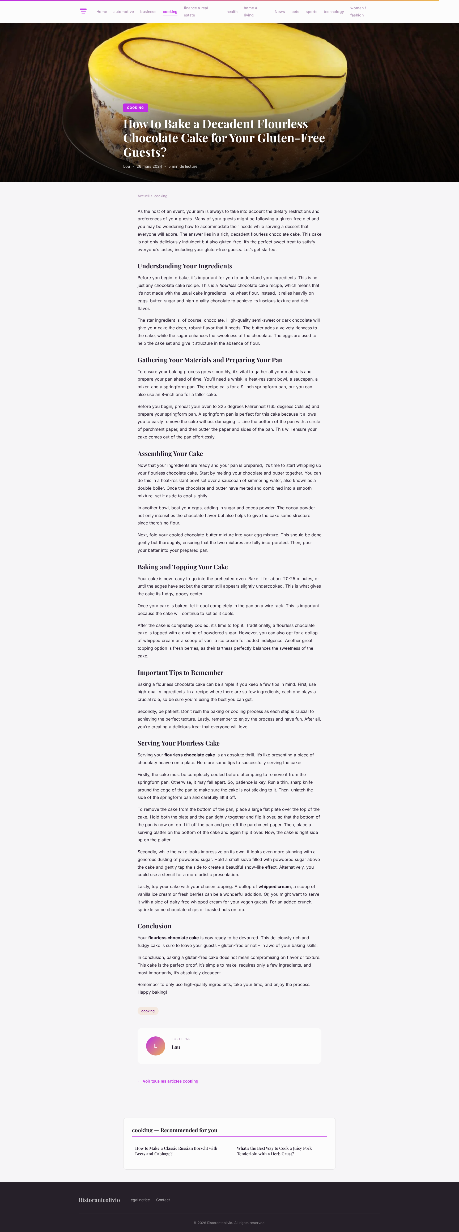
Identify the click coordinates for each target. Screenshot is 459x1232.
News (280, 11)
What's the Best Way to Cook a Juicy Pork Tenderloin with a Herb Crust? (274, 1150)
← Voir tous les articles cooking (168, 1081)
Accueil (144, 196)
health (232, 11)
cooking (170, 11)
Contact (163, 1199)
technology (334, 11)
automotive (123, 11)
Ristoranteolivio (99, 1199)
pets (295, 11)
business (148, 11)
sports (311, 11)
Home (101, 11)
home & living (250, 11)
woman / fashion (358, 11)
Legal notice (139, 1199)
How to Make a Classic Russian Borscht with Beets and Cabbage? (176, 1150)
